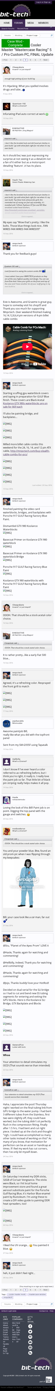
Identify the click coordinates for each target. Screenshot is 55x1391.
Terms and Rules (34, 1387)
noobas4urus (18, 829)
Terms (6, 1337)
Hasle (15, 797)
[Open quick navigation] (52, 35)
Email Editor (5, 1333)
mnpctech (17, 243)
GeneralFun (18, 1045)
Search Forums (8, 29)
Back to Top (5, 1352)
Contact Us (43, 1311)
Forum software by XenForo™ (12, 1387)
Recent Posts (22, 29)
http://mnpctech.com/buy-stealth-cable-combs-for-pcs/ (26, 452)
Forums (18, 23)
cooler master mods (17, 1294)
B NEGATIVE (18, 128)
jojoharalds (18, 721)
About (5, 1325)
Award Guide (5, 1329)
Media (31, 23)
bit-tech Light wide (9, 1311)
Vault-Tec (17, 180)
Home (7, 23)
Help (51, 1311)
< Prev (4, 60)
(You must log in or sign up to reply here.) (36, 1287)
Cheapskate (18, 67)
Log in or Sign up (43, 2)
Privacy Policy (48, 1387)
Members (43, 23)
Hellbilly (16, 759)
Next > (46, 60)
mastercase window (37, 1294)
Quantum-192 (19, 104)
